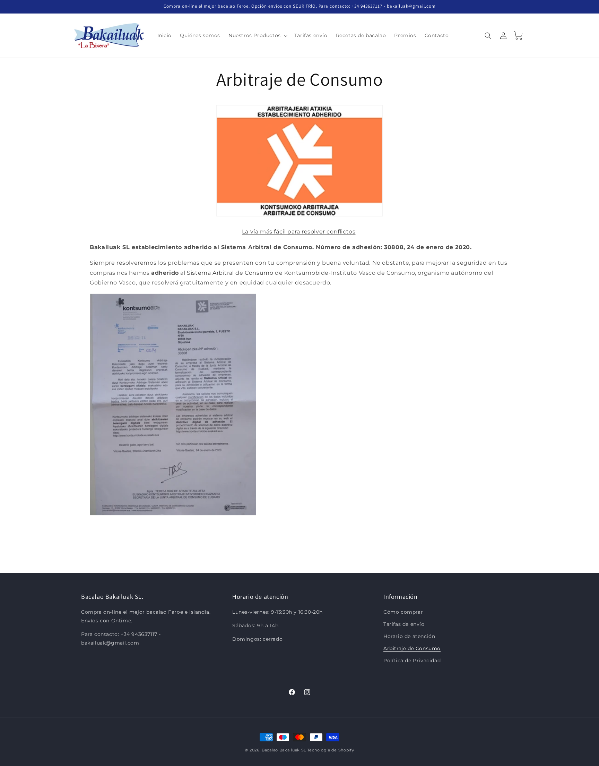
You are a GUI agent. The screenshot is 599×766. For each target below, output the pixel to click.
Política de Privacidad (412, 660)
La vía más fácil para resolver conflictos (299, 231)
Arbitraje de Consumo (412, 648)
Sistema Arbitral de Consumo (230, 273)
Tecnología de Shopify (330, 750)
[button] (257, 35)
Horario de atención (409, 636)
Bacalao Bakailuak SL (284, 750)
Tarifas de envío (404, 624)
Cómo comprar (403, 612)
